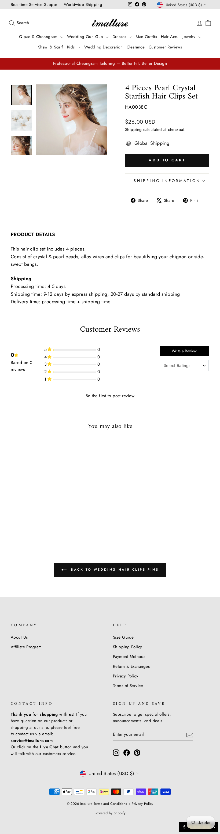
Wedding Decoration (103, 47)
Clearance (136, 47)
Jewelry (189, 37)
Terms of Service (128, 686)
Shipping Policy (127, 647)
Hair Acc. (169, 37)
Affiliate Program (26, 647)
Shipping (133, 129)
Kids (71, 47)
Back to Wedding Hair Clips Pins (114, 569)
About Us (19, 637)
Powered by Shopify (110, 813)
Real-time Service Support (34, 4)
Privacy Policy (125, 676)
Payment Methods (129, 656)
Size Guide (123, 637)
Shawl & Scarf (50, 47)
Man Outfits (146, 37)
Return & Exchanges (131, 666)
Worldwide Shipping (83, 4)
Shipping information (167, 180)
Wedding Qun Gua (85, 37)
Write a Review (184, 351)
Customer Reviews (165, 47)
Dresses (120, 37)
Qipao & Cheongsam (39, 37)
